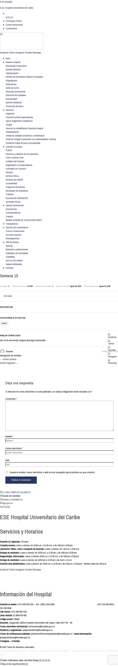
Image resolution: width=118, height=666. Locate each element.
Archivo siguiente (9, 362)
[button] (16, 65)
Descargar (7, 295)
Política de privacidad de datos (13, 650)
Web (7, 460)
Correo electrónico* (13, 448)
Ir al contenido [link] (6, 1)
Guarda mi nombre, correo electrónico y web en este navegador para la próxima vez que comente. (52, 472)
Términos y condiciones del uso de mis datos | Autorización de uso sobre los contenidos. (68, 650)
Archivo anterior (8, 359)
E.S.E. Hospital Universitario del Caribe (16, 7)
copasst (4, 323)
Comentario (11, 398)
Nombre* (9, 436)
